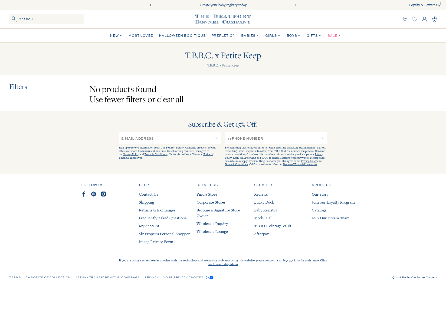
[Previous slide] (150, 5)
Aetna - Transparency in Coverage (107, 277)
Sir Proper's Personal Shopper (164, 234)
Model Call (263, 218)
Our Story (320, 194)
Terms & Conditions (155, 154)
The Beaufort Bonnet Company (419, 277)
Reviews (261, 194)
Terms (15, 277)
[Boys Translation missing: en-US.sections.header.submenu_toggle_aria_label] (299, 35)
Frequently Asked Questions (163, 218)
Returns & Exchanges (157, 210)
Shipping (146, 202)
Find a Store (207, 194)
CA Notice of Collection (48, 277)
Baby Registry (265, 210)
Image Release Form (156, 241)
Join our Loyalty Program (333, 202)
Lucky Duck (264, 202)
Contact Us (148, 194)
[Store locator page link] (404, 19)
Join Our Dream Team (331, 218)
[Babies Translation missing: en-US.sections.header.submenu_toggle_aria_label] (258, 35)
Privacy (151, 277)
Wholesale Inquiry (212, 223)
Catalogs (319, 210)
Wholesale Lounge (212, 231)
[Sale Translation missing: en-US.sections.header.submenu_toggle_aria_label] (340, 35)
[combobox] (46, 19)
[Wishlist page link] (414, 19)
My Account (149, 226)
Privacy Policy (131, 154)
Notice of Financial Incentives (300, 164)
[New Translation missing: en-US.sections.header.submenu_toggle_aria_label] (121, 35)
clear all (170, 99)
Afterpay (261, 234)
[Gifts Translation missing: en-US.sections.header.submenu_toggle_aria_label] (320, 35)
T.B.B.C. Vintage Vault (272, 226)
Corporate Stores (211, 202)
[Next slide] (295, 5)
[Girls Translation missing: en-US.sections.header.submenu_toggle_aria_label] (279, 35)
